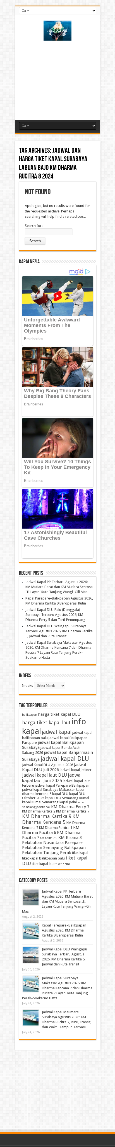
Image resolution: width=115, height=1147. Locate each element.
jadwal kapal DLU (64, 758)
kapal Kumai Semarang (40, 802)
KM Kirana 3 (70, 837)
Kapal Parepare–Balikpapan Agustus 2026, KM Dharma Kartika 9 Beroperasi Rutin (64, 930)
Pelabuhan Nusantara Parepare (52, 842)
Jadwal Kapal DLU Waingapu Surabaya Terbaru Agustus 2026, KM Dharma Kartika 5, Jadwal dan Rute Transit (59, 631)
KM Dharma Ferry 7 (70, 806)
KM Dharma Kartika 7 (72, 811)
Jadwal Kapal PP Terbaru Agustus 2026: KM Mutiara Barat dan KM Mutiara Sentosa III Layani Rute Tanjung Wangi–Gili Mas (59, 587)
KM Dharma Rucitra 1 (55, 828)
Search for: (33, 226)
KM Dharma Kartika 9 (46, 816)
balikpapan (29, 715)
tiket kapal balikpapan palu (43, 858)
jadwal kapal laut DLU (44, 775)
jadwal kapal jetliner (76, 770)
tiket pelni (63, 864)
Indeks (27, 685)
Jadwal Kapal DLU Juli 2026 (54, 767)
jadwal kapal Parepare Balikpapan (62, 785)
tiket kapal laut (43, 864)
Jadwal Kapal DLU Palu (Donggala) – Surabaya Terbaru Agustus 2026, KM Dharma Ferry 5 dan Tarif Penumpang (55, 615)
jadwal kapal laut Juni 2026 (52, 777)
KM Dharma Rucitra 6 (51, 830)
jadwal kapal (56, 732)
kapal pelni (68, 802)
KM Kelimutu (49, 838)
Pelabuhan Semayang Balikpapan (54, 847)
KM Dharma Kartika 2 (38, 811)
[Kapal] (57, 36)
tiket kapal (80, 853)
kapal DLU (60, 794)
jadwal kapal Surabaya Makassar (48, 789)
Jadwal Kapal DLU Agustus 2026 (47, 765)
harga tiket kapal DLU (59, 714)
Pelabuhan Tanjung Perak (46, 852)
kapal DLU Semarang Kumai (67, 798)
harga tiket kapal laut (46, 722)
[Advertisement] (57, 78)
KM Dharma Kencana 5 (51, 819)
